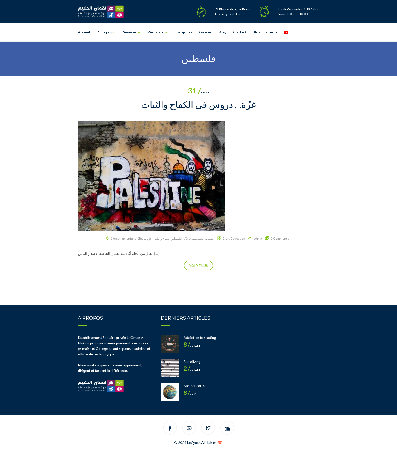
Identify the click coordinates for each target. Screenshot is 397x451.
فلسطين (176, 238)
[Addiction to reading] (170, 344)
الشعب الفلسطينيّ (202, 238)
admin (258, 238)
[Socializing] (170, 368)
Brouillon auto (265, 32)
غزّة (185, 238)
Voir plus (198, 266)
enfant (131, 238)
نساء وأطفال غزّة (158, 238)
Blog (222, 32)
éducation (118, 238)
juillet (192, 345)
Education (238, 238)
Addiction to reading (200, 337)
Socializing (192, 361)
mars (198, 92)
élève (141, 238)
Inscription (183, 32)
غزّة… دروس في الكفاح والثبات (198, 104)
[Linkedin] (227, 428)
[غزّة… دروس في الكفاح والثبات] (151, 175)
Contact (240, 32)
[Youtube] (189, 428)
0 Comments (280, 238)
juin (190, 393)
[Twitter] (208, 428)
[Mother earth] (170, 392)
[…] (156, 253)
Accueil (84, 32)
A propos (104, 32)
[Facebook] (170, 428)
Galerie (205, 32)
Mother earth (194, 385)
